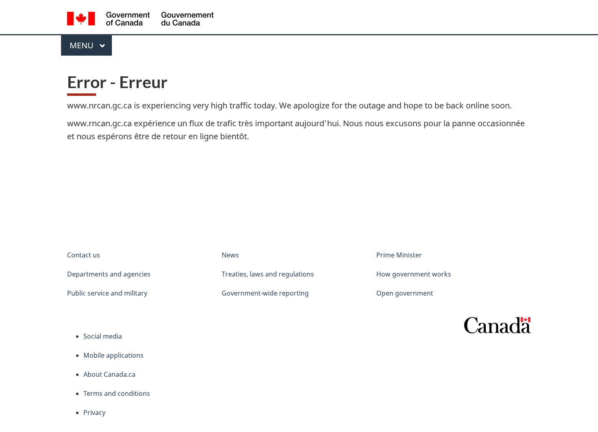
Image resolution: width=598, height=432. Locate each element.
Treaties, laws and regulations (268, 274)
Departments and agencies (109, 274)
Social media (102, 336)
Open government (404, 293)
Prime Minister (399, 255)
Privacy (94, 412)
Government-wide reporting (265, 293)
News (230, 255)
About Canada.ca (109, 374)
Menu (83, 45)
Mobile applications (113, 355)
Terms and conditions (116, 393)
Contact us (83, 255)
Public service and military (107, 293)
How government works (413, 274)
